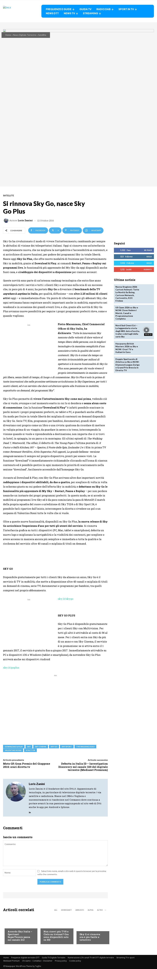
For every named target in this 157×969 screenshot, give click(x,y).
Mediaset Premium (11, 961)
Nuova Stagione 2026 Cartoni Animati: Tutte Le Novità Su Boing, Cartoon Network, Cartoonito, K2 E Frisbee (127, 293)
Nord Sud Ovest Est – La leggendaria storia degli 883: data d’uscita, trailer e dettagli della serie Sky (127, 331)
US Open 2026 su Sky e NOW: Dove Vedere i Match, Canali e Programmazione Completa (126, 313)
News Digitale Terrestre (24, 35)
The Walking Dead (85, 746)
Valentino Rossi (13, 750)
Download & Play (14, 746)
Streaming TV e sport (125, 957)
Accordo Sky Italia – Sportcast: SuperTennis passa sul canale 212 (20, 935)
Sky (29, 746)
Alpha (90, 910)
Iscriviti (148, 269)
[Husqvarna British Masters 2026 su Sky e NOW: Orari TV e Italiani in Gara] (146, 348)
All (55, 910)
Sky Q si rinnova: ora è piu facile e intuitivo (90, 937)
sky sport (67, 746)
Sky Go (54, 746)
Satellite (42, 35)
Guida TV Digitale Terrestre (53, 957)
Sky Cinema (40, 746)
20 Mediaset (66, 910)
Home (8, 35)
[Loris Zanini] (6, 220)
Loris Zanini (25, 220)
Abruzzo (79, 910)
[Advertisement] (29, 348)
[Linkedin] (30, 812)
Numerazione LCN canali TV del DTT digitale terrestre (91, 957)
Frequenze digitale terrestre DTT (25, 957)
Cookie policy (75, 961)
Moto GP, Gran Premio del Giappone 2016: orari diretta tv (26, 765)
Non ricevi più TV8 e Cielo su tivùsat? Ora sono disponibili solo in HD (56, 935)
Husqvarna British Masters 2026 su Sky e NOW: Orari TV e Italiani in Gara (126, 347)
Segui (149, 256)
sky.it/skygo (65, 598)
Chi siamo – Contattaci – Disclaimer (37, 961)
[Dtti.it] (22, 11)
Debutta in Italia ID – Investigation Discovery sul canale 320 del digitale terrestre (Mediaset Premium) (83, 767)
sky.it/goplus (11, 667)
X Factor (30, 750)
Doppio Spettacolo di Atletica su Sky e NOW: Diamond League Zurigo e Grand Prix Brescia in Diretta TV (127, 365)
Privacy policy (61, 961)
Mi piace (148, 250)
